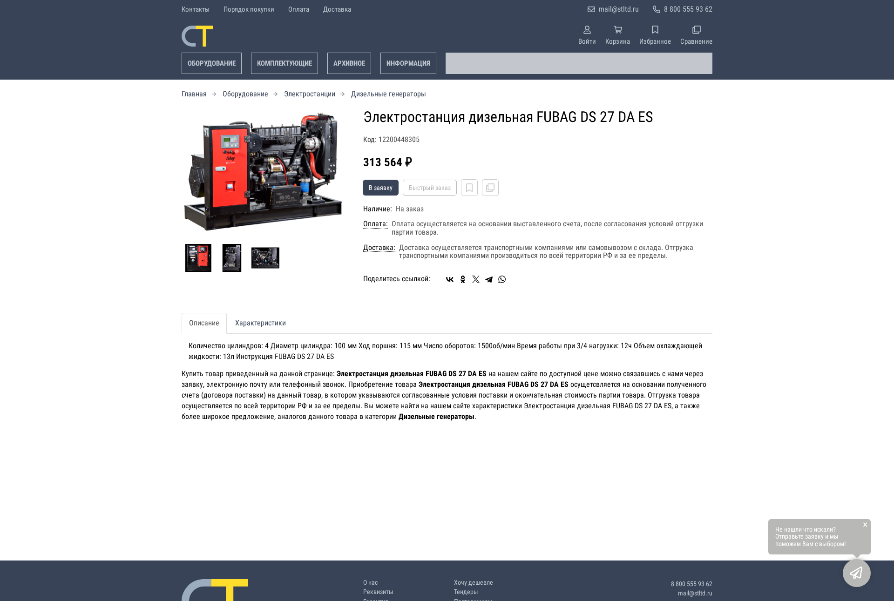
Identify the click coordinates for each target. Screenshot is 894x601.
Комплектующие (284, 63)
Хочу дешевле (473, 582)
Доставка (337, 9)
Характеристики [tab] (260, 322)
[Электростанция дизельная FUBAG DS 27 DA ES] (265, 172)
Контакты (196, 9)
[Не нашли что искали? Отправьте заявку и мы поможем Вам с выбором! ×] (857, 573)
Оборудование (212, 63)
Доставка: (379, 247)
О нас (370, 582)
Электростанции (309, 93)
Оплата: (375, 224)
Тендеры (466, 591)
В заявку (381, 187)
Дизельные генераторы (388, 93)
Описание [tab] (204, 322)
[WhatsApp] (502, 279)
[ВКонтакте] (449, 279)
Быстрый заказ (430, 187)
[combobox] (579, 63)
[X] (475, 279)
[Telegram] (488, 279)
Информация (408, 63)
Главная (194, 93)
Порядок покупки (249, 9)
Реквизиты (378, 591)
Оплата (298, 9)
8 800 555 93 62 (688, 9)
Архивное (349, 63)
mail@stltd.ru (619, 9)
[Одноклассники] (462, 279)
